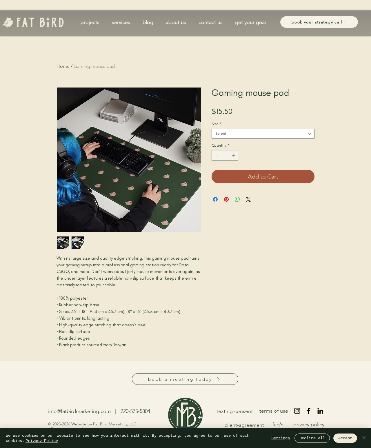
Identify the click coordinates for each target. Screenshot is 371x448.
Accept (345, 438)
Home (63, 66)
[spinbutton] (225, 155)
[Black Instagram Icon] (297, 411)
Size (217, 124)
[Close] (364, 438)
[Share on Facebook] (215, 199)
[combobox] (263, 134)
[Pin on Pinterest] (226, 199)
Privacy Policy (42, 440)
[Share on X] (248, 199)
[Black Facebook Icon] (309, 411)
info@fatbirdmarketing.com (79, 411)
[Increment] (234, 155)
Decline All (312, 438)
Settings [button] (280, 438)
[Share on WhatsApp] (237, 199)
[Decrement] (215, 155)
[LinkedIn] (320, 411)
